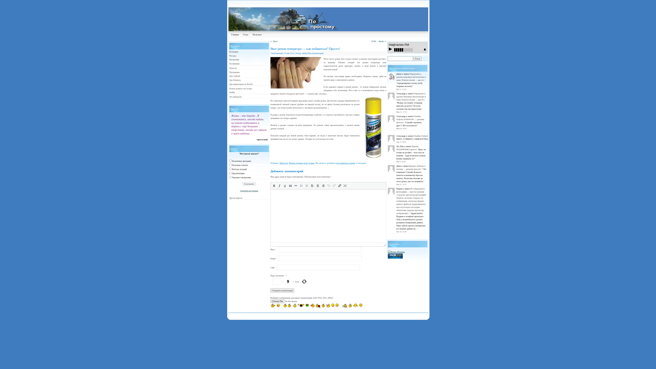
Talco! (274, 41)
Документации (238, 173)
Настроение (234, 59)
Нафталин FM (399, 44)
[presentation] (274, 186)
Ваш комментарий (315, 53)
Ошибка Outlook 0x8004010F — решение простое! (410, 119)
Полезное (257, 34)
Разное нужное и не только (302, 163)
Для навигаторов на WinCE (241, 84)
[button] (274, 185)
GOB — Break (378, 41)
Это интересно (235, 96)
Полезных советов (240, 165)
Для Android (234, 75)
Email (273, 258)
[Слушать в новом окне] (424, 49)
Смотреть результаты (249, 190)
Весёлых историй (239, 169)
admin (304, 53)
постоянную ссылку (346, 163)
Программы (234, 72)
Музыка (232, 55)
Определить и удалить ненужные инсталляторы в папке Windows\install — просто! (411, 76)
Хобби (232, 92)
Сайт (272, 267)
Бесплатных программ (241, 161)
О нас (245, 34)
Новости (284, 163)
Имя (273, 249)
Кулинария (233, 51)
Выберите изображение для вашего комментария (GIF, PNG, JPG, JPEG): (302, 297)
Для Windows (235, 80)
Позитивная (234, 63)
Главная (235, 34)
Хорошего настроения (241, 177)
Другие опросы (235, 197)
